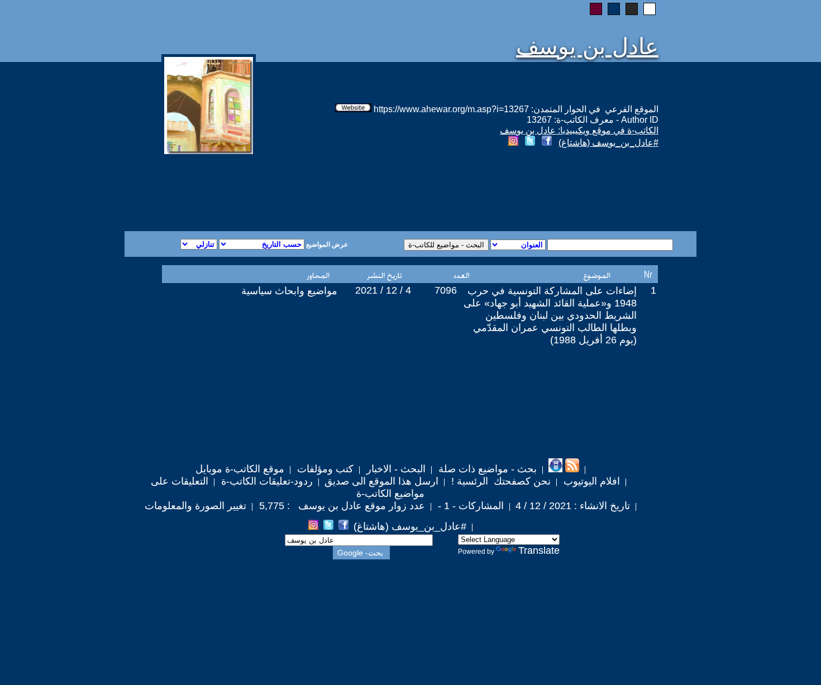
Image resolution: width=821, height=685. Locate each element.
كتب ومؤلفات (324, 469)
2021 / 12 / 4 (383, 290)
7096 (446, 290)
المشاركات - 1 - (469, 505)
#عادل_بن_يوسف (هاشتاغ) (608, 142)
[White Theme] (649, 9)
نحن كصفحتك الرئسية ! (499, 481)
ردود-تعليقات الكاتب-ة (265, 481)
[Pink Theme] (596, 9)
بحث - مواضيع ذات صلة (486, 469)
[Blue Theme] (614, 9)
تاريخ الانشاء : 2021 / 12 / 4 (572, 505)
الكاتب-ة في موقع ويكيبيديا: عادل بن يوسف (579, 130)
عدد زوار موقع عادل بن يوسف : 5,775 (340, 505)
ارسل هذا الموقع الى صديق (381, 481)
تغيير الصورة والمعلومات (195, 505)
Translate (539, 550)
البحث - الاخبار (395, 469)
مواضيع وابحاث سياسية (289, 290)
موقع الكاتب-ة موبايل (239, 469)
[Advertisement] (275, 191)
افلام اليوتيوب (590, 481)
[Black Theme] (632, 9)
